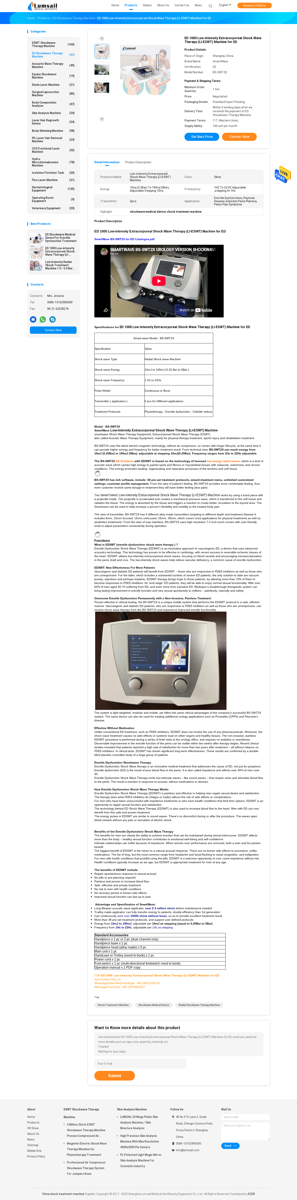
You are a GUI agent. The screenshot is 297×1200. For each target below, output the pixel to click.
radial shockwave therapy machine (199, 1005)
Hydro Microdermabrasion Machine (53, 162)
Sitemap (32, 1145)
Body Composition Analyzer (53, 104)
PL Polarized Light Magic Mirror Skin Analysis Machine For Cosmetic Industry (141, 1160)
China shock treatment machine (63, 1194)
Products (33, 1122)
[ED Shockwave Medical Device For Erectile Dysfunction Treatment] (37, 238)
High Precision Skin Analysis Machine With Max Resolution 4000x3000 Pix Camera (139, 1141)
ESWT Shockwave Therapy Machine (53, 44)
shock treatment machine (113, 1005)
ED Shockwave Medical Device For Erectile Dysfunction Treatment (61, 238)
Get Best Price (202, 137)
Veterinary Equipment (53, 208)
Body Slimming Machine (53, 130)
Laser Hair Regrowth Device (53, 122)
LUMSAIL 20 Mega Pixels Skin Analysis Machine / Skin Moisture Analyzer (139, 1122)
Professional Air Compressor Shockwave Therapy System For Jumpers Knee (86, 1168)
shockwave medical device (153, 1005)
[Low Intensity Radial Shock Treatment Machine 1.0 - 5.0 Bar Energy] (37, 266)
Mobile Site (34, 1150)
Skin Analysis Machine (53, 113)
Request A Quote (254, 5)
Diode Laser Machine (53, 84)
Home (31, 1116)
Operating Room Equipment (53, 199)
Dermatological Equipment (53, 189)
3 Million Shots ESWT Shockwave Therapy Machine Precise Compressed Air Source (86, 1131)
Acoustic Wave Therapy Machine (53, 65)
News (31, 1139)
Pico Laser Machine (53, 180)
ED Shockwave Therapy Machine (53, 55)
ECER (251, 1194)
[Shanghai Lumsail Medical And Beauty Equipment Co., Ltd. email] (33, 319)
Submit (114, 1075)
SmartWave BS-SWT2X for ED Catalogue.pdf (124, 239)
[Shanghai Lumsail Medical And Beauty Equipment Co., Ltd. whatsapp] (43, 319)
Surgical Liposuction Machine (53, 93)
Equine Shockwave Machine (53, 76)
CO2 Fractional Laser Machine (53, 150)
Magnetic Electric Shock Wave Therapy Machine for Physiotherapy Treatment (87, 1149)
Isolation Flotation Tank (53, 172)
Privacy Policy (36, 1156)
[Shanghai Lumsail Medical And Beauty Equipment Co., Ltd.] (43, 6)
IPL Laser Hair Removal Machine (53, 139)
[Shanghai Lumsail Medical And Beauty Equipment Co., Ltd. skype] (52, 319)
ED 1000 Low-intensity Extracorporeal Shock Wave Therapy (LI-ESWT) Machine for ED (60, 251)
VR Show (33, 1128)
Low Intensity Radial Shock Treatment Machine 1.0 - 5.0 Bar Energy (59, 265)
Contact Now (53, 330)
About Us (33, 1133)
